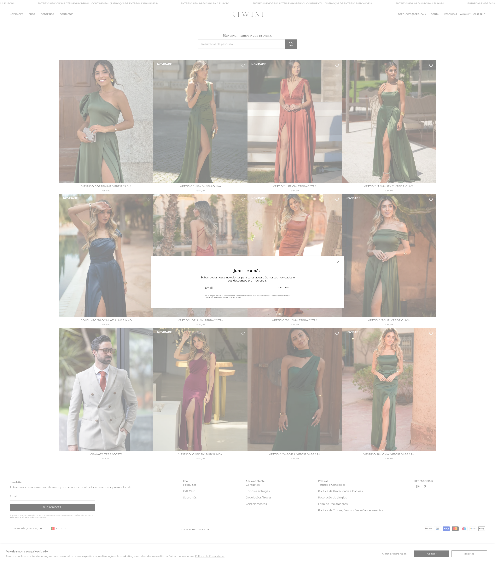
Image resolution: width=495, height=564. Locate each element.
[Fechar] (338, 262)
